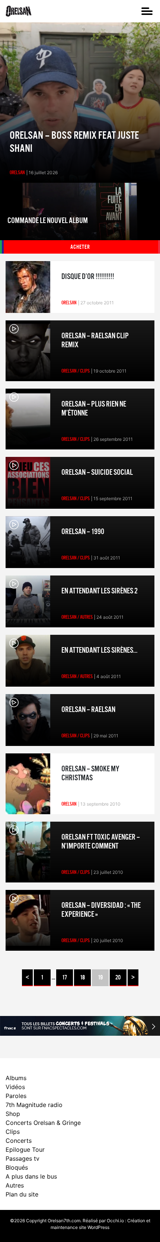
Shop (13, 1113)
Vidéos (15, 1087)
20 (118, 977)
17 (64, 977)
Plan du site (22, 1194)
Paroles (16, 1096)
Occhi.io (115, 1220)
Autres (15, 1185)
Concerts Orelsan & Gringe (43, 1122)
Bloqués (17, 1167)
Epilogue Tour (25, 1149)
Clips (13, 1131)
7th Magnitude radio (34, 1104)
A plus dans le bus (31, 1176)
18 (82, 977)
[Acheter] (80, 218)
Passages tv (22, 1158)
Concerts (19, 1140)
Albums (16, 1078)
